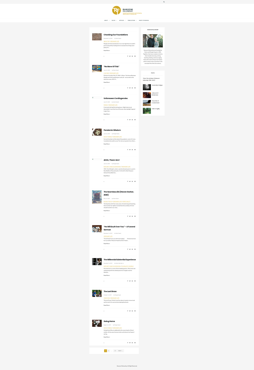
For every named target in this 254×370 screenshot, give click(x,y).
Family (106, 105)
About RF (106, 41)
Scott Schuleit (116, 102)
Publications (131, 20)
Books (106, 201)
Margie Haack (116, 133)
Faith (105, 136)
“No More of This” (111, 66)
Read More (107, 50)
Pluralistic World (128, 266)
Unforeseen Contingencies (116, 98)
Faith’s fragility (156, 109)
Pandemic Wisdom (112, 130)
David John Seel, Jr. (120, 263)
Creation (107, 298)
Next (120, 350)
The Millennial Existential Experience (120, 259)
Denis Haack (116, 70)
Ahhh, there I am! (112, 160)
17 (115, 350)
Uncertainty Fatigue (157, 85)
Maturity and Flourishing (112, 166)
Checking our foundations (116, 34)
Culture (106, 73)
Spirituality (126, 201)
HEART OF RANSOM (144, 20)
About (106, 20)
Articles (121, 20)
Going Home (109, 321)
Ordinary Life (114, 41)
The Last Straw (110, 291)
